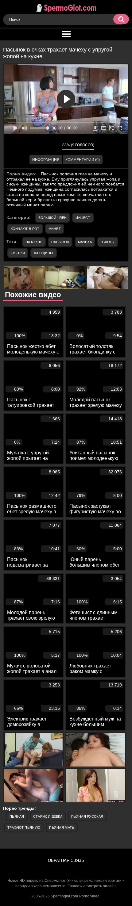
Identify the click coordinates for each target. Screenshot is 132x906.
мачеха (85, 242)
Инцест (83, 218)
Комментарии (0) (82, 160)
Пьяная (17, 816)
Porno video (89, 896)
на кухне (33, 242)
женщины (43, 253)
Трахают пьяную (23, 827)
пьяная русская (87, 816)
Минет (55, 229)
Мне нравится (39, 146)
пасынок (60, 242)
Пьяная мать (61, 827)
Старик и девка (47, 816)
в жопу (108, 242)
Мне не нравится (53, 146)
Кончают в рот (25, 229)
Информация (46, 160)
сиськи (18, 253)
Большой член (52, 218)
